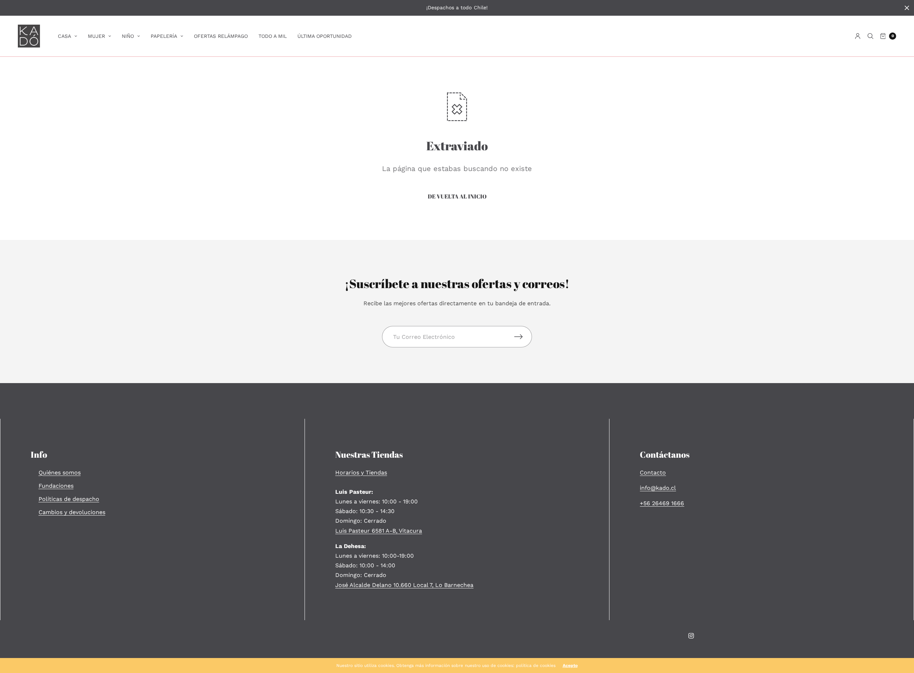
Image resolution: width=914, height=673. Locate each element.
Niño (128, 36)
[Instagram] (691, 636)
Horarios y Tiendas (361, 472)
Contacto (653, 472)
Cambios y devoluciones (72, 512)
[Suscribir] (523, 336)
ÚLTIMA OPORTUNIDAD (324, 36)
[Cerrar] (907, 8)
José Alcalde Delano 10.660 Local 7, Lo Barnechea (404, 585)
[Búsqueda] (870, 36)
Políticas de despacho (69, 499)
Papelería (164, 36)
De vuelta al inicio (457, 196)
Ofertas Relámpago (221, 36)
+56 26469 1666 (662, 503)
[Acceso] (857, 36)
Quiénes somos (60, 472)
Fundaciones (56, 485)
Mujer (96, 36)
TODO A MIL (272, 36)
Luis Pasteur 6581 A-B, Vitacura (378, 530)
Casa (64, 36)
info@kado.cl (658, 487)
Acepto (570, 665)
